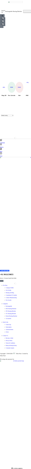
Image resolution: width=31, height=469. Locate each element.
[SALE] (19, 82)
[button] (2, 15)
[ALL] (4, 82)
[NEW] (11, 82)
